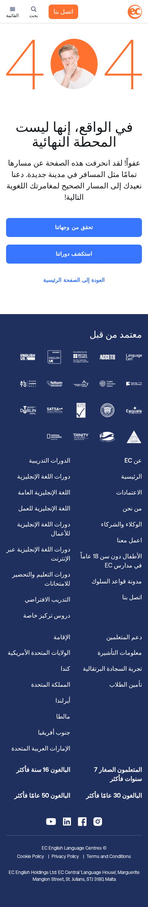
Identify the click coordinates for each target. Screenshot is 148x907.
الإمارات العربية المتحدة (40, 748)
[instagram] (97, 821)
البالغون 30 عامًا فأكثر (114, 795)
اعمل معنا (129, 540)
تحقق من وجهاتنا (74, 227)
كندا (65, 668)
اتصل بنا (63, 11)
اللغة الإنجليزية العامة (44, 492)
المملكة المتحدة (50, 684)
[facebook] (82, 821)
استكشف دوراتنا (74, 254)
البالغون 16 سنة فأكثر (43, 769)
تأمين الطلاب (125, 684)
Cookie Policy (30, 856)
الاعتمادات (129, 492)
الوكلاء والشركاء (121, 524)
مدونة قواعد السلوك (116, 581)
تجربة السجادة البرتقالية (112, 668)
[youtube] (51, 821)
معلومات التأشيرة (120, 652)
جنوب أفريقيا (54, 732)
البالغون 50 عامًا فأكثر (42, 795)
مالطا (63, 716)
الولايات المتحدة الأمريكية (39, 652)
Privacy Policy (65, 856)
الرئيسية (131, 476)
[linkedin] (67, 821)
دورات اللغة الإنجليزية (43, 476)
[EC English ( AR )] (135, 12)
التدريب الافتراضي (47, 599)
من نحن (132, 508)
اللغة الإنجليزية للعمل (44, 508)
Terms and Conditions (109, 856)
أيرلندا (62, 700)
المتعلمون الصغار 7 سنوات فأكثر (118, 774)
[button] (33, 12)
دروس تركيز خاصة (46, 615)
